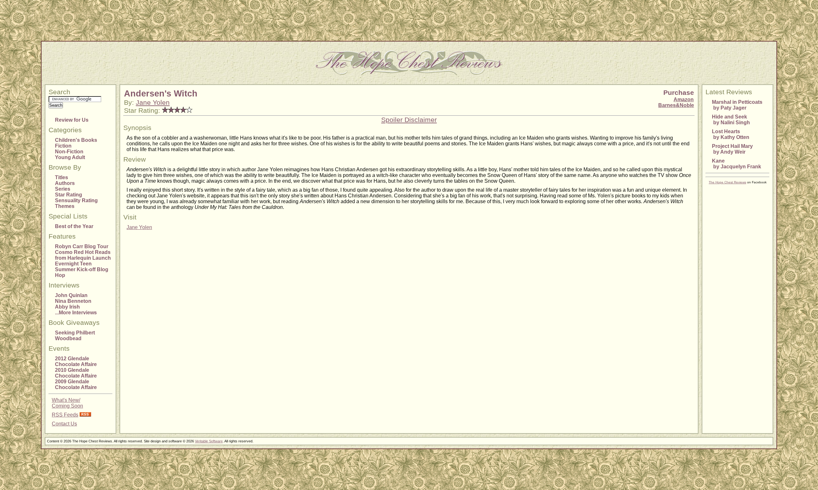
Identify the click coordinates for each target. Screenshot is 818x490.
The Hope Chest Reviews (727, 182)
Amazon (684, 99)
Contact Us (64, 423)
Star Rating (68, 194)
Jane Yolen (153, 102)
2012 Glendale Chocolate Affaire (76, 361)
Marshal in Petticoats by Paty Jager (737, 105)
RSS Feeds (65, 414)
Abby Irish (67, 307)
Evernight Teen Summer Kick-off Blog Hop (81, 269)
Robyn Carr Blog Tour (81, 246)
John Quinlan (71, 295)
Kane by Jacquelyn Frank (736, 163)
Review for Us (72, 120)
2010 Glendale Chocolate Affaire (76, 373)
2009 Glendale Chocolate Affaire (76, 384)
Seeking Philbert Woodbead (75, 335)
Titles (61, 177)
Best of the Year (74, 226)
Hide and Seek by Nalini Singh (731, 119)
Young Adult (70, 157)
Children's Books (76, 140)
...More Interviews (76, 312)
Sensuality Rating (76, 200)
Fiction (63, 146)
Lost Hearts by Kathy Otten (730, 134)
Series (62, 189)
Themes (64, 206)
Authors (65, 183)
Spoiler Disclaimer (409, 120)
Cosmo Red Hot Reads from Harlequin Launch (83, 255)
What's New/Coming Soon (67, 403)
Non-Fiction (69, 151)
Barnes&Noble (676, 105)
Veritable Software (209, 441)
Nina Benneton (73, 301)
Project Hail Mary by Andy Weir (732, 149)
